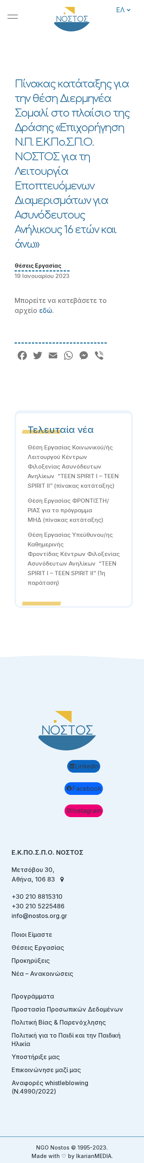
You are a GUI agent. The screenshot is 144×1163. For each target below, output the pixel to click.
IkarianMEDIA (93, 1156)
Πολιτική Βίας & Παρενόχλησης (59, 1022)
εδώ (45, 310)
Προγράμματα (33, 996)
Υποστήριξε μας (36, 1057)
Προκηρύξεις (31, 960)
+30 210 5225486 (38, 906)
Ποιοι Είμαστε (32, 934)
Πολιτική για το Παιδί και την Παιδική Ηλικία (66, 1039)
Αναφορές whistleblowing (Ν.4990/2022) (50, 1087)
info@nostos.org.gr (39, 916)
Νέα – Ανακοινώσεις (42, 973)
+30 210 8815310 (37, 896)
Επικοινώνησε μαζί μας (46, 1070)
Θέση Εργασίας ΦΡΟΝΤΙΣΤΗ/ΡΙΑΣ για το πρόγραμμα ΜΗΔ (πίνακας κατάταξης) (68, 510)
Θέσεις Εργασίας (38, 265)
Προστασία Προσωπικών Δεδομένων (67, 1009)
